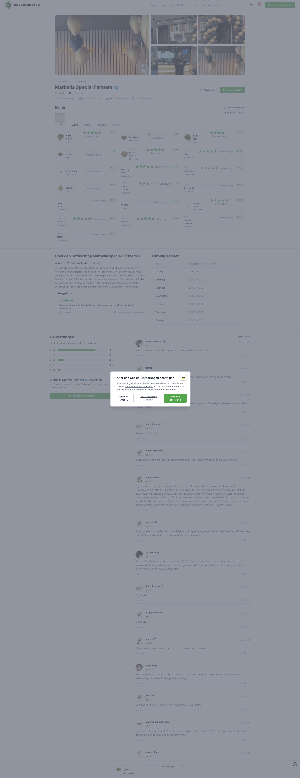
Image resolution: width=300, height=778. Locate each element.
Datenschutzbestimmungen (139, 386)
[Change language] (183, 378)
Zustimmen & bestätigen (175, 398)
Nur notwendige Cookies (148, 398)
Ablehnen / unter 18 (123, 398)
